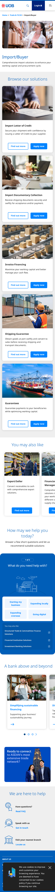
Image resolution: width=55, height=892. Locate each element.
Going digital (39, 614)
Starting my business (16, 603)
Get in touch (22, 827)
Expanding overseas (15, 614)
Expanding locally (39, 603)
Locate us (20, 844)
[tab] (27, 859)
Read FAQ (21, 811)
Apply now (38, 146)
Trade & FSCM (16, 15)
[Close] (50, 867)
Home (4, 15)
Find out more (18, 146)
